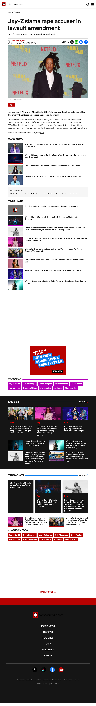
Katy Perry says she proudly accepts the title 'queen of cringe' (53, 270)
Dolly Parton (76, 384)
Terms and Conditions (71, 680)
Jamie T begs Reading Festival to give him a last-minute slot (35, 443)
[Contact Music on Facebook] (52, 669)
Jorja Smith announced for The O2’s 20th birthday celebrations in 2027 (54, 261)
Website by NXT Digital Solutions (48, 684)
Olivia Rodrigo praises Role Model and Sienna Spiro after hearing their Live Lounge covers (56, 239)
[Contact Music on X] (34, 669)
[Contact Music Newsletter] (61, 669)
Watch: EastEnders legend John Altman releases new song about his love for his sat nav (77, 456)
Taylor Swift (14, 384)
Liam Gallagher (45, 384)
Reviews (48, 632)
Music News (48, 626)
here (42, 132)
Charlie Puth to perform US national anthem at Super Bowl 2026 (53, 176)
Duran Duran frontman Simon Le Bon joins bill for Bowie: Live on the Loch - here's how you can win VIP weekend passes (55, 228)
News (17, 12)
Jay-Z (11, 104)
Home (10, 12)
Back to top (47, 592)
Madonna (58, 388)
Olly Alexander (61, 384)
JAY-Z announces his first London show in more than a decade (52, 166)
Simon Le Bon (71, 388)
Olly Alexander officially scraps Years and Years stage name (51, 206)
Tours (48, 644)
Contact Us (47, 680)
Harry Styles (14, 388)
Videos (48, 655)
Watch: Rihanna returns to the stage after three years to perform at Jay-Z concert (56, 156)
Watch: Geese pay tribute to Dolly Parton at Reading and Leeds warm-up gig (56, 282)
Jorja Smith (45, 388)
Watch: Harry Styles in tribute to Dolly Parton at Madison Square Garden (54, 218)
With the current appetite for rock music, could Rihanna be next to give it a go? (54, 145)
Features (48, 638)
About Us (38, 680)
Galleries (48, 650)
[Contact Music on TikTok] (43, 669)
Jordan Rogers (18, 40)
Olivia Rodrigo (29, 384)
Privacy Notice (57, 680)
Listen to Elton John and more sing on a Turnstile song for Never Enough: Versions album (54, 250)
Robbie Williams (30, 388)
